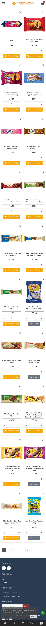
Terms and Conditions (9, 593)
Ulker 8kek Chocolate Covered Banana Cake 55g (12, 468)
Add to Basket (13, 56)
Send (26, 606)
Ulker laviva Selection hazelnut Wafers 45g (12, 201)
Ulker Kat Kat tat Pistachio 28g (34, 361)
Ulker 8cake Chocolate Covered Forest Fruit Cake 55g (34, 468)
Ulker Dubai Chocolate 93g (12, 415)
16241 (12, 40)
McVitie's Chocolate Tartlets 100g (34, 147)
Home (4, 579)
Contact (4, 583)
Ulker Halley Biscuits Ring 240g (11, 361)
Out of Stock (34, 323)
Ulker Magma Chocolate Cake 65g (34, 40)
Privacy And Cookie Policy (11, 596)
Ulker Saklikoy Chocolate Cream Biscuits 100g (12, 522)
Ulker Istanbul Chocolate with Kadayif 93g (12, 254)
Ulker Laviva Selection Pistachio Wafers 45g (34, 201)
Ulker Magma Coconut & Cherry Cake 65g (12, 94)
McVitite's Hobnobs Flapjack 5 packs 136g (34, 94)
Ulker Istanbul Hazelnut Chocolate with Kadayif (34, 254)
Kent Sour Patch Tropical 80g (34, 522)
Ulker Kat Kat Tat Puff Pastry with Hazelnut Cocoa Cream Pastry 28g (34, 415)
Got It (33, 616)
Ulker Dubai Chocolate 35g (12, 308)
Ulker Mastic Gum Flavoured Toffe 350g (34, 308)
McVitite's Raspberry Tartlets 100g (11, 147)
